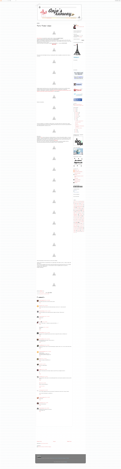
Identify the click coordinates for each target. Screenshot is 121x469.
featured (77, 211)
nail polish (78, 219)
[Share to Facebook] (50, 292)
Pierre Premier (39, 38)
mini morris (74, 218)
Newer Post (39, 441)
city (73, 206)
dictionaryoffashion (42, 351)
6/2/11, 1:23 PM (44, 369)
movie (75, 219)
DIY (83, 208)
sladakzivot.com (77, 181)
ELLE (83, 209)
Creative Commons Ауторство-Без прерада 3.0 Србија (60, 458)
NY (83, 220)
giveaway (77, 212)
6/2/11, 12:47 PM (43, 358)
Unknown (40, 305)
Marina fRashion (41, 332)
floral (80, 211)
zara (80, 231)
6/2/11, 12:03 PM (48, 351)
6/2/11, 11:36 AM (45, 327)
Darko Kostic (81, 207)
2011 (75, 111)
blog (74, 203)
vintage (74, 230)
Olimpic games (78, 221)
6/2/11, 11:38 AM (47, 332)
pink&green (77, 124)
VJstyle (79, 230)
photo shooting (81, 222)
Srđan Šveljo (42, 91)
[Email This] (47, 292)
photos (74, 223)
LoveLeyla (76, 178)
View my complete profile (80, 26)
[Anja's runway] (73, 191)
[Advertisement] (54, 434)
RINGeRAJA (75, 226)
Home (54, 441)
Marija (40, 358)
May (76, 129)
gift (73, 212)
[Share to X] (49, 292)
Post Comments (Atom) (44, 443)
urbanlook (74, 229)
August (76, 117)
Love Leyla (41, 390)
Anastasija (41, 376)
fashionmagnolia (42, 300)
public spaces (75, 224)
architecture (80, 201)
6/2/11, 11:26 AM (46, 316)
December (77, 112)
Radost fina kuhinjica (80, 224)
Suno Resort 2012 (78, 122)
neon (81, 219)
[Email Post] (46, 292)
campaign (78, 205)
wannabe (82, 230)
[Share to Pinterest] (51, 292)
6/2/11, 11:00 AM (45, 305)
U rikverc (75, 182)
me (79, 217)
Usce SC (78, 229)
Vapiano (82, 229)
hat (82, 212)
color (74, 207)
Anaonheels (41, 402)
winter (77, 231)
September (77, 116)
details (81, 208)
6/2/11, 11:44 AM (46, 345)
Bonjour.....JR (76, 170)
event (75, 210)
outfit (76, 222)
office (75, 221)
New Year (81, 220)
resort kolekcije (75, 225)
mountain (83, 218)
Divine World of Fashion (78, 171)
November (77, 113)
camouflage (74, 205)
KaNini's (40, 369)
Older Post (69, 441)
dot (74, 209)
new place (77, 220)
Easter (77, 209)
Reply (40, 302)
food (82, 211)
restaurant (81, 225)
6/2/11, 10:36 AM (47, 300)
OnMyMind (82, 221)
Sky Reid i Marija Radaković (49, 91)
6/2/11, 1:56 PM (45, 376)
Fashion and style (77, 173)
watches (74, 231)
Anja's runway (75, 190)
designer (77, 208)
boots (78, 204)
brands (82, 204)
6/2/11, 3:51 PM (45, 390)
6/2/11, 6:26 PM (46, 408)
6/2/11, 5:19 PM (47, 397)
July (76, 118)
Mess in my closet (77, 179)
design (74, 208)
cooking (78, 207)
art (83, 201)
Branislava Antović (65, 90)
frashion (75, 174)
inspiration (75, 214)
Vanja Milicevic (41, 345)
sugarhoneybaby (42, 397)
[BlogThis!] (48, 292)
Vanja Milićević (59, 90)
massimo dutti (76, 217)
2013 (75, 108)
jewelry (80, 215)
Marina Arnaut (54, 90)
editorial (80, 209)
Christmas (82, 205)
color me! (76, 123)
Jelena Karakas (41, 316)
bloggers (77, 203)
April (76, 130)
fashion (79, 210)
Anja (78, 25)
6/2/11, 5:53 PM (45, 402)
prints (82, 223)
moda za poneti (79, 218)
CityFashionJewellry (79, 206)
